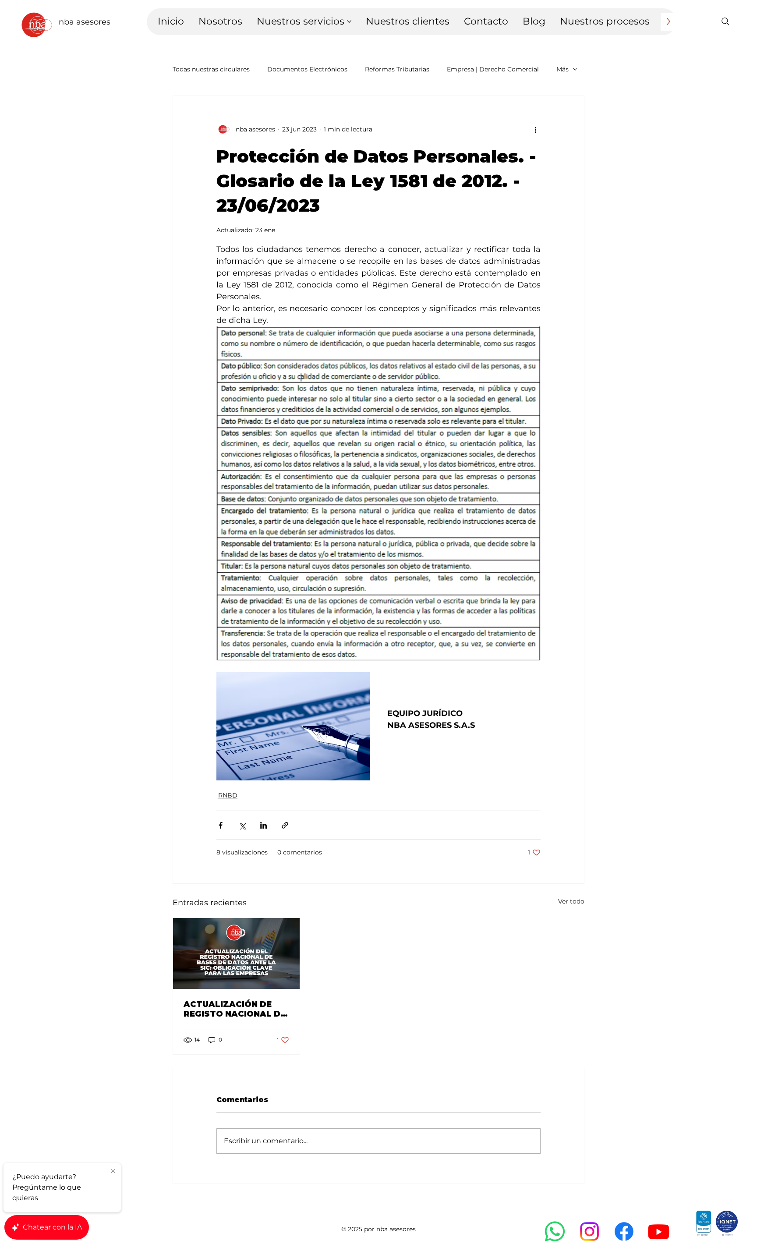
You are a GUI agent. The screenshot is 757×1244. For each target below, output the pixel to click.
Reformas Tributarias (397, 69)
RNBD (227, 795)
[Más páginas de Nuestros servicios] (349, 21)
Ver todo (571, 901)
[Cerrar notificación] (113, 1171)
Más (562, 69)
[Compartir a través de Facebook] (220, 825)
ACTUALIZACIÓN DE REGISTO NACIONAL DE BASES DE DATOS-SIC (235, 1009)
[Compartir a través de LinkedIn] (263, 825)
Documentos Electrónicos (307, 69)
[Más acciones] (535, 129)
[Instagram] (589, 1231)
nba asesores (84, 22)
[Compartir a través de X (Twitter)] (242, 825)
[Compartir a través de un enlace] (285, 825)
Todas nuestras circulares (211, 69)
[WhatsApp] (554, 1231)
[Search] (725, 21)
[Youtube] (658, 1231)
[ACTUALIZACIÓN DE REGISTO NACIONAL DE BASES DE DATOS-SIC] (236, 953)
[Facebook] (624, 1231)
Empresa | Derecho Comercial (493, 69)
